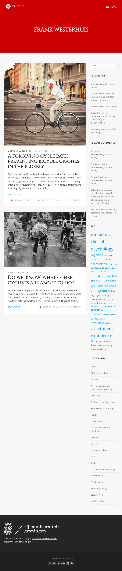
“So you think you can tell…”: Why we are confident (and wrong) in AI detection (103, 96)
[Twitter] (54, 563)
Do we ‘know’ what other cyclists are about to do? (41, 280)
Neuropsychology (25, 200)
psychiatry (96, 309)
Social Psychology (99, 488)
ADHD (95, 235)
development (111, 264)
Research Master (110, 314)
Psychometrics (97, 482)
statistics (108, 323)
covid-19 (95, 259)
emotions (112, 276)
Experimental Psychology (102, 408)
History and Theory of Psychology (101, 429)
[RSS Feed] (72, 563)
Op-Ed (94, 463)
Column (94, 379)
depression (98, 264)
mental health (106, 299)
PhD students (97, 475)
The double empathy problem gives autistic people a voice (104, 212)
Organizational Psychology (103, 469)
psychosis (104, 310)
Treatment (97, 345)
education (98, 275)
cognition (97, 255)
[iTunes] (59, 563)
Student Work (97, 495)
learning (104, 295)
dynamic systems (98, 271)
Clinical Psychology (99, 373)
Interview (108, 291)
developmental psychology (103, 267)
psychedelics (109, 306)
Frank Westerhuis (43, 151)
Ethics (103, 281)
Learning (95, 437)
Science (94, 318)
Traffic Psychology (53, 200)
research (97, 314)
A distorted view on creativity (104, 106)
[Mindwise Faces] (67, 563)
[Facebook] (50, 563)
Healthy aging (97, 421)
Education (95, 395)
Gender (94, 286)
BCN (103, 235)
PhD (101, 306)
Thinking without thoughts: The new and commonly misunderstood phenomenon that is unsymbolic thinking (103, 196)
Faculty (94, 414)
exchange (110, 280)
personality (95, 306)
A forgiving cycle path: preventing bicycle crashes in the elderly (43, 161)
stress (94, 329)
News (93, 456)
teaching (106, 341)
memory (95, 299)
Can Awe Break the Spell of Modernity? (103, 131)
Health (100, 286)
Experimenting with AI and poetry (102, 85)
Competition (108, 255)
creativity (105, 259)
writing (102, 349)
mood (93, 303)
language (95, 295)
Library (94, 443)
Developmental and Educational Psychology (101, 388)
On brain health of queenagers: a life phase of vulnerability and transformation (103, 118)
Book (108, 235)
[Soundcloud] (63, 563)
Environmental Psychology (103, 402)
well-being (107, 345)
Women (94, 349)
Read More (15, 194)
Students (96, 341)
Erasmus (95, 280)
